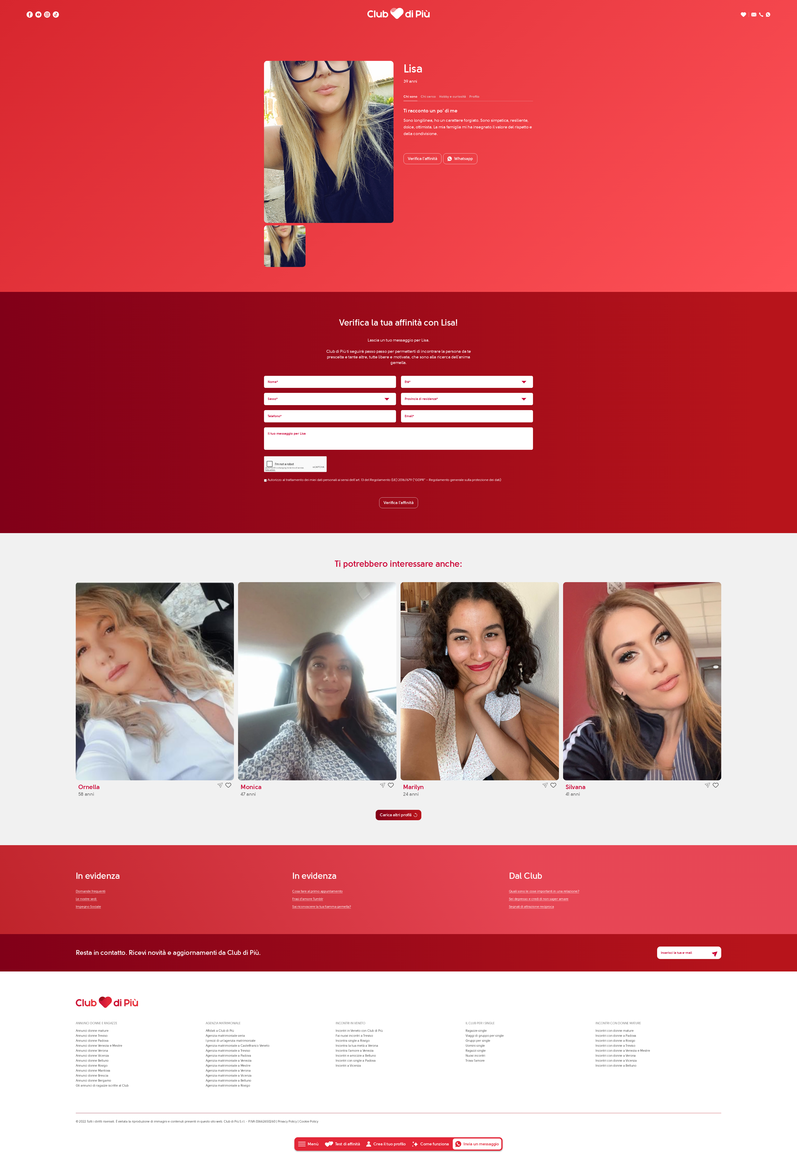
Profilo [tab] (474, 96)
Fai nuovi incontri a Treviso (354, 1036)
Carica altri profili (396, 815)
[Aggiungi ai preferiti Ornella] (228, 786)
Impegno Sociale (88, 907)
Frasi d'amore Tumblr (307, 899)
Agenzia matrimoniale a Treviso (228, 1050)
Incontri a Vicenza (348, 1065)
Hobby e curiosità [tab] (452, 96)
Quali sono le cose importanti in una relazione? (544, 891)
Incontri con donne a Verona (615, 1055)
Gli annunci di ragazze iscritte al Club (102, 1085)
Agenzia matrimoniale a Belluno (228, 1080)
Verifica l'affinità (399, 502)
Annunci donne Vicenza (92, 1055)
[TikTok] (56, 13)
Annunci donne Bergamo (93, 1080)
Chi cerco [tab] (428, 96)
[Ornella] (155, 681)
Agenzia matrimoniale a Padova (228, 1055)
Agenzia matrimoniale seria (225, 1036)
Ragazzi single (476, 1050)
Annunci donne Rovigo (92, 1065)
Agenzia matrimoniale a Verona (228, 1070)
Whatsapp (463, 158)
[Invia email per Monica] (382, 785)
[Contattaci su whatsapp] (768, 13)
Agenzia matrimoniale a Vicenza (229, 1075)
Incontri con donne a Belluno (615, 1065)
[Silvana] (642, 681)
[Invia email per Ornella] (220, 785)
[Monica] (317, 681)
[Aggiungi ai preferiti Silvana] (716, 786)
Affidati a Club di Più (220, 1031)
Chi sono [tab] (410, 96)
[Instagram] (47, 13)
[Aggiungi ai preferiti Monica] (391, 786)
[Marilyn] (480, 681)
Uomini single (475, 1046)
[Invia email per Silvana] (707, 785)
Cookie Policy (308, 1121)
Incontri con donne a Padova (615, 1036)
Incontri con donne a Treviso (615, 1046)
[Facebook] (30, 13)
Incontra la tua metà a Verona (357, 1046)
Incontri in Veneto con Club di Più (359, 1031)
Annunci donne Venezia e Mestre (99, 1046)
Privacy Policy (287, 1121)
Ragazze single (476, 1031)
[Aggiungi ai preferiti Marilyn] (553, 786)
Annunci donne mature (92, 1031)
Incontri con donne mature (614, 1031)
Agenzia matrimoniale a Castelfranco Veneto (237, 1046)
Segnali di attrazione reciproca (531, 907)
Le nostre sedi (86, 899)
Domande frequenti (90, 891)
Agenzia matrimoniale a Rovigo (228, 1085)
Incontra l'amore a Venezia (355, 1050)
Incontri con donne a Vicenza (616, 1060)
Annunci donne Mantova (93, 1070)
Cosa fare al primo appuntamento (317, 891)
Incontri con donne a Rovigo (615, 1041)
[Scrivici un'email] (754, 13)
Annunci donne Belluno (92, 1060)
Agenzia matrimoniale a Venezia (229, 1060)
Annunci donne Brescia (92, 1075)
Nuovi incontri (475, 1055)
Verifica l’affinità (422, 158)
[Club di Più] (398, 13)
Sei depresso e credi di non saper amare (538, 899)
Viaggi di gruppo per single (485, 1036)
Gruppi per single (478, 1041)
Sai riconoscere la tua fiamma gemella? (321, 907)
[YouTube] (38, 13)
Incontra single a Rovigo (353, 1041)
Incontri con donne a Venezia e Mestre (622, 1050)
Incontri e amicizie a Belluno (356, 1055)
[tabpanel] (468, 122)
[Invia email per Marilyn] (545, 785)
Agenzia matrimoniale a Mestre (228, 1065)
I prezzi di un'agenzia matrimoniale (230, 1041)
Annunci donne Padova (92, 1041)
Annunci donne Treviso (92, 1036)
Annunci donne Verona (92, 1050)
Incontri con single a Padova (356, 1060)
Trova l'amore (475, 1060)
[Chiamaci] (761, 13)
